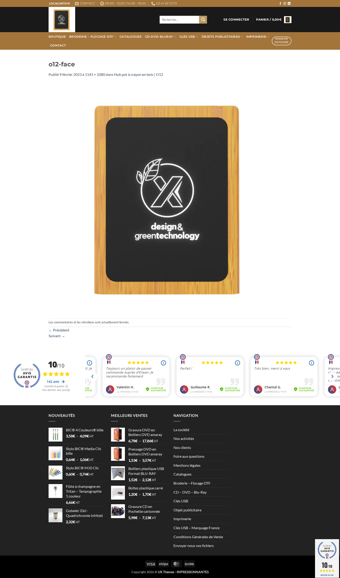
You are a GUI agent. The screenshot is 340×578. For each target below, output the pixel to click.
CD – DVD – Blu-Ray (190, 492)
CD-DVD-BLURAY (159, 36)
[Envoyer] (203, 20)
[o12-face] (170, 197)
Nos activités (183, 438)
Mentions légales (187, 465)
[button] (236, 19)
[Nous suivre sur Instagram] (284, 3)
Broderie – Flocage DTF (91, 36)
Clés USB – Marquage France (196, 527)
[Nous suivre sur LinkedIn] (289, 3)
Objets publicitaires (220, 36)
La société (181, 429)
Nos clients (182, 447)
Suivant (57, 336)
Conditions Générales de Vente (198, 537)
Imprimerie (256, 36)
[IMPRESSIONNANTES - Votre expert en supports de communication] (101, 19)
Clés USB (187, 36)
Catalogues (131, 36)
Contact (58, 45)
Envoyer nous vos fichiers (193, 545)
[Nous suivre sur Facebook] (280, 3)
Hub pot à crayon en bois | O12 (138, 74)
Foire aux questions (188, 456)
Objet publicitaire (187, 510)
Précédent (59, 330)
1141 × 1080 (95, 74)
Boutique (57, 36)
